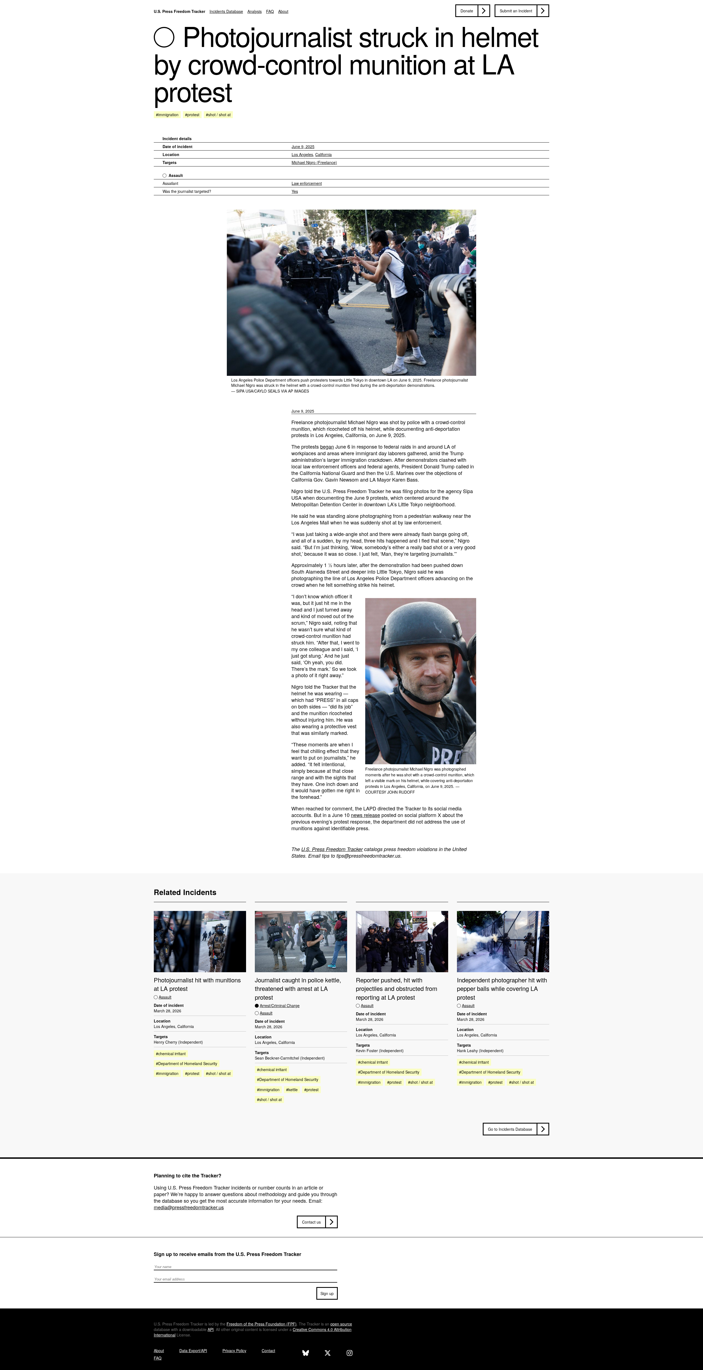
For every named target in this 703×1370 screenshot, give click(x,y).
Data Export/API (193, 1350)
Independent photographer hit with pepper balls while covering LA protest (502, 988)
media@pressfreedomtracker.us (189, 1207)
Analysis (254, 11)
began (327, 446)
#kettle (292, 1089)
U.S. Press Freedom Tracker (179, 11)
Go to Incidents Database (510, 1129)
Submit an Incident (516, 10)
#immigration (167, 114)
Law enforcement (307, 183)
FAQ (270, 11)
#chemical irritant (171, 1053)
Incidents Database (226, 11)
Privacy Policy (234, 1350)
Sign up (327, 1293)
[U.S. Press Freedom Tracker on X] (327, 1354)
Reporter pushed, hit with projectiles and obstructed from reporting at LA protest (396, 988)
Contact (268, 1350)
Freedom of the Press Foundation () (262, 1324)
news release (365, 814)
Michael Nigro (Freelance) (314, 162)
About (283, 11)
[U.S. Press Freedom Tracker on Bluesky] (305, 1354)
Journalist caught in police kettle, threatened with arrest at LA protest (298, 988)
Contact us (311, 1222)
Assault (176, 175)
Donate (467, 10)
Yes (295, 191)
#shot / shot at (218, 114)
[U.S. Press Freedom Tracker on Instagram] (349, 1354)
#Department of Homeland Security (186, 1063)
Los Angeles (302, 154)
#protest (192, 114)
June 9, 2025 (303, 146)
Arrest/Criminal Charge (280, 1005)
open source (341, 1324)
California (323, 154)
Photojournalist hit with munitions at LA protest (197, 984)
